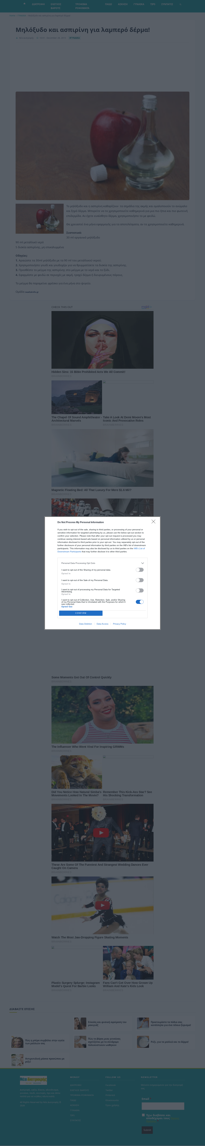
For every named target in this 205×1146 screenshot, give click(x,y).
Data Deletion (85, 624)
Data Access (102, 624)
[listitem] (102, 563)
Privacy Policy (119, 624)
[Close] (154, 522)
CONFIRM (80, 613)
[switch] (140, 570)
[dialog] (102, 573)
